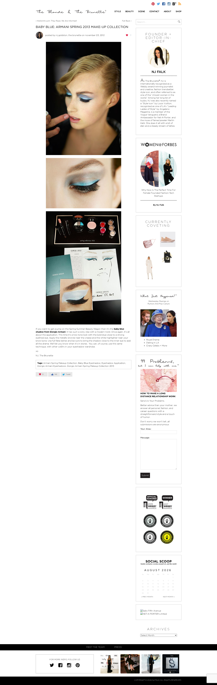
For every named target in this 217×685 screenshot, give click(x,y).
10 (148, 583)
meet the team (95, 647)
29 (173, 589)
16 (142, 586)
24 (148, 589)
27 (163, 589)
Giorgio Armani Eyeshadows (51, 366)
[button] (117, 11)
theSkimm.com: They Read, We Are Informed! (57, 21)
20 (163, 586)
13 (163, 583)
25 (153, 589)
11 (153, 583)
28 (168, 589)
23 (143, 589)
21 (168, 586)
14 (168, 583)
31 (148, 593)
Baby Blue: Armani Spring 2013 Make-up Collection (82, 27)
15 (173, 583)
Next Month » (169, 597)
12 (158, 583)
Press (118, 647)
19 (158, 586)
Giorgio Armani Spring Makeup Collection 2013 (90, 366)
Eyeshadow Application (113, 363)
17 (148, 586)
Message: (145, 437)
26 (158, 589)
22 (173, 586)
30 (143, 593)
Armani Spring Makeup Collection (60, 363)
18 (153, 586)
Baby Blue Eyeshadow (89, 363)
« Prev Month (147, 597)
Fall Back (126, 21)
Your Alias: (145, 429)
